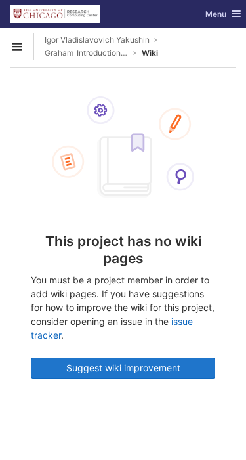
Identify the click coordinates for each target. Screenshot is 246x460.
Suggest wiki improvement (123, 367)
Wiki (150, 53)
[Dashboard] (55, 13)
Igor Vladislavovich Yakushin (97, 40)
